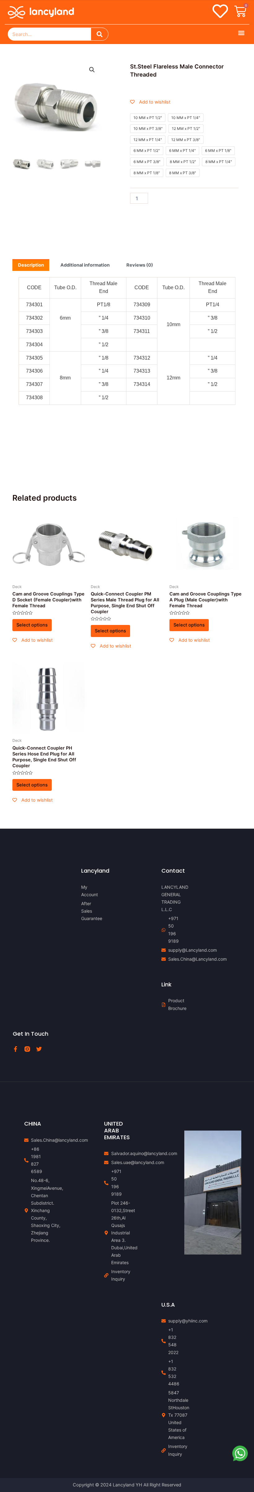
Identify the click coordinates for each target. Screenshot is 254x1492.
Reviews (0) (139, 265)
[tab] (30, 265)
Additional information (85, 265)
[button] (241, 33)
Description (31, 265)
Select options (32, 625)
